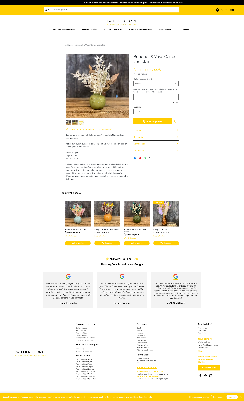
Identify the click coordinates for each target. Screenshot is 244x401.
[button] (114, 29)
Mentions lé (141, 358)
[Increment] (143, 111)
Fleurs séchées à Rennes (85, 369)
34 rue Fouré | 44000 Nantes (208, 345)
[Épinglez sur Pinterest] (139, 157)
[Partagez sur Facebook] (135, 157)
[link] (232, 10)
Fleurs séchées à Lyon (84, 362)
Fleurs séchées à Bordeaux (85, 374)
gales (147, 358)
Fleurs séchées (81, 333)
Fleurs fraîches (81, 330)
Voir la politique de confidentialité (139, 397)
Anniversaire (141, 338)
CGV (138, 363)
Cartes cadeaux (81, 335)
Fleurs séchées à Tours (84, 364)
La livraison (202, 330)
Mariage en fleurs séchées (85, 338)
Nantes (201, 362)
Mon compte (202, 328)
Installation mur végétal (84, 351)
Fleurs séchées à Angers (84, 367)
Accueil (68, 45)
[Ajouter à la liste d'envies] (176, 121)
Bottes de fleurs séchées (84, 340)
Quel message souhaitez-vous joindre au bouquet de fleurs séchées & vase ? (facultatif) (155, 90)
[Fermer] (240, 397)
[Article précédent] (61, 213)
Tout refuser (218, 397)
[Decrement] (135, 111)
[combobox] (156, 83)
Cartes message (81, 328)
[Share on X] (149, 157)
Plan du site (202, 333)
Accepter (232, 397)
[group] (122, 223)
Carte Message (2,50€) (143, 79)
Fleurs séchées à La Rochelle (86, 379)
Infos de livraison (140, 74)
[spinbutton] (139, 111)
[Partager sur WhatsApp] (144, 157)
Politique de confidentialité (146, 360)
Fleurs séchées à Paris (84, 359)
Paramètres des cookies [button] (199, 397)
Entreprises (80, 349)
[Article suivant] (182, 213)
